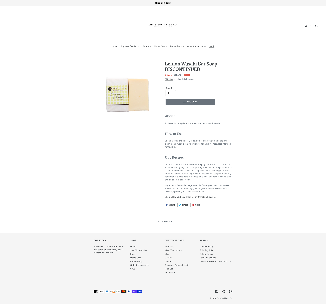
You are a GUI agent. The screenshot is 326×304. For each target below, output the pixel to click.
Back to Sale (165, 221)
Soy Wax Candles (138, 250)
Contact (169, 261)
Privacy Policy (206, 246)
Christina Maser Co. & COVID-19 (215, 261)
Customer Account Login (177, 265)
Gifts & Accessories (139, 265)
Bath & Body (136, 261)
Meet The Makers (173, 250)
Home (133, 246)
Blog (167, 254)
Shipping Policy (207, 250)
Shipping (169, 79)
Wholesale (170, 272)
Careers (168, 257)
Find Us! (169, 268)
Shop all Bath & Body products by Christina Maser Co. (191, 197)
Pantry (133, 254)
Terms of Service (208, 257)
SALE (132, 268)
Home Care (135, 257)
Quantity (170, 88)
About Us (169, 246)
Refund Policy (206, 254)
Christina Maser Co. (224, 298)
